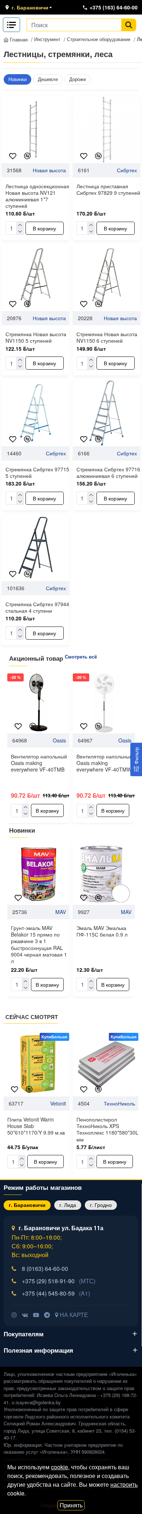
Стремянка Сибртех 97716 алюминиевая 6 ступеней (108, 472)
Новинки (17, 79)
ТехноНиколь (119, 1103)
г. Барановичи (27, 1204)
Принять (71, 1505)
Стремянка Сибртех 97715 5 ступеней (37, 472)
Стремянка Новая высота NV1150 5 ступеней (35, 337)
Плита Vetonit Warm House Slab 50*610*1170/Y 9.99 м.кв (36, 1126)
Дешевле (48, 79)
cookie (59, 1467)
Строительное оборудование (98, 39)
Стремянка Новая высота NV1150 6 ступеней (106, 337)
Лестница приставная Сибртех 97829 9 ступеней (108, 189)
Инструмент (47, 39)
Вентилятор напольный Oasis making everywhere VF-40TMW (104, 763)
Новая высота (49, 170)
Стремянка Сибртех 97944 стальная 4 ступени (37, 607)
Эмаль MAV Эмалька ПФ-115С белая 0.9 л (101, 931)
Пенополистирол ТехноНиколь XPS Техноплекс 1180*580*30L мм (107, 1129)
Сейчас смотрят (31, 1017)
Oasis (59, 740)
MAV (60, 911)
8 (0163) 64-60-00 (45, 1268)
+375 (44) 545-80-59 (56, 1293)
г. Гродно (101, 1204)
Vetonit (58, 1103)
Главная (18, 39)
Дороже (77, 79)
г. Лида (67, 1204)
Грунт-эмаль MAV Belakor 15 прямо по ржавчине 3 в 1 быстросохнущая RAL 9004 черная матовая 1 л (39, 944)
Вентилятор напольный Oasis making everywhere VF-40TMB (39, 763)
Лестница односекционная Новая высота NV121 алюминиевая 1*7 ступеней (37, 196)
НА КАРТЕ (73, 1314)
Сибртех (127, 170)
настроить (124, 1484)
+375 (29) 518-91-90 (58, 1281)
